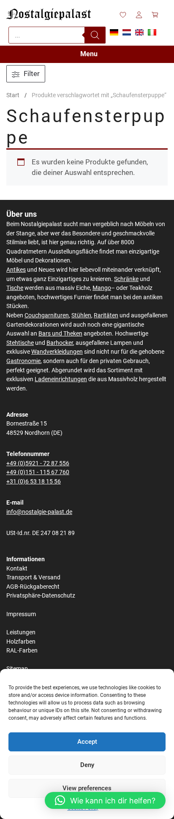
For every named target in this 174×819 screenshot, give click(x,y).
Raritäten (106, 315)
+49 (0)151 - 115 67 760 (37, 472)
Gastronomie (23, 361)
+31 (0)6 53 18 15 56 (33, 481)
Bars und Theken (60, 333)
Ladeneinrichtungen (61, 379)
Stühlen (81, 315)
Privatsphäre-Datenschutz (40, 595)
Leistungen (20, 632)
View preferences (87, 788)
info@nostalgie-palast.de (39, 512)
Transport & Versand (33, 577)
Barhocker (59, 343)
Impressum (21, 614)
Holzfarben (20, 641)
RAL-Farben (22, 650)
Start (12, 95)
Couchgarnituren (46, 315)
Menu (89, 54)
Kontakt (16, 568)
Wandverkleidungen (57, 351)
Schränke (126, 279)
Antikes (16, 269)
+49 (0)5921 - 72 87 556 (37, 463)
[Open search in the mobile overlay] (57, 35)
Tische (14, 288)
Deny (87, 765)
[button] (105, 800)
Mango (101, 288)
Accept (87, 741)
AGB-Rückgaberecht (33, 586)
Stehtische (20, 343)
